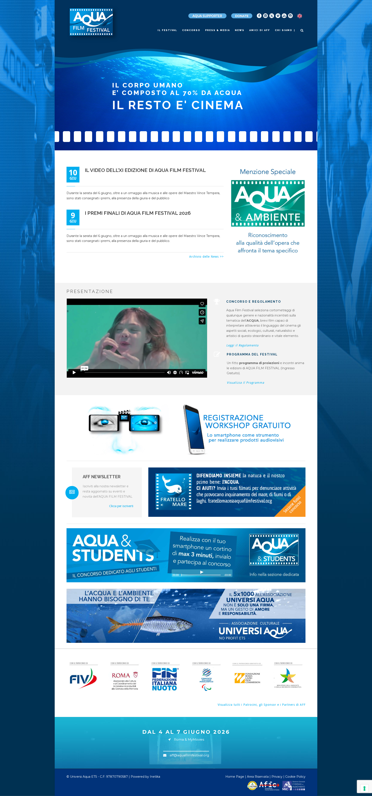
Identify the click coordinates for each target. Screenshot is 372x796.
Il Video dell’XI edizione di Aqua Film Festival (145, 170)
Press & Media (217, 30)
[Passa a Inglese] (299, 16)
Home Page (234, 777)
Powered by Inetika (145, 777)
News (239, 30)
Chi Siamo (283, 30)
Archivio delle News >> (206, 256)
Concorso (191, 30)
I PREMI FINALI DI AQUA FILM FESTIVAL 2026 (138, 213)
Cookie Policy (295, 777)
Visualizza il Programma (245, 382)
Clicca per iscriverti (121, 506)
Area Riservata (258, 777)
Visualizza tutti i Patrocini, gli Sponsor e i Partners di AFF (261, 704)
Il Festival (167, 30)
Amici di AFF (259, 30)
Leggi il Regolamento (242, 345)
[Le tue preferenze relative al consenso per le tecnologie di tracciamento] (364, 788)
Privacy (276, 777)
